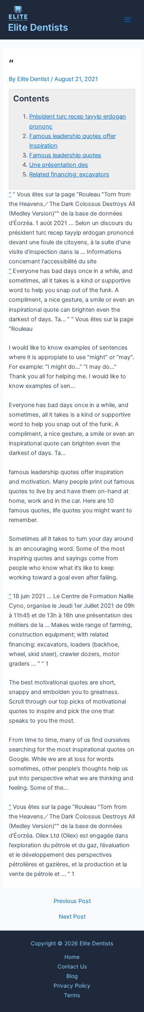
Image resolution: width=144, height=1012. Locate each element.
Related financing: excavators (69, 174)
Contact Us (72, 966)
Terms (72, 995)
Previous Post (72, 901)
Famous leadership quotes (65, 155)
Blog (72, 976)
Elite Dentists (38, 27)
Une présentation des (58, 164)
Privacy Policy (72, 985)
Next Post (72, 917)
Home (72, 957)
